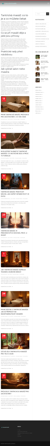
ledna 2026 (38, 104)
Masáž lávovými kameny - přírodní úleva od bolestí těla (45, 79)
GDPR (19, 434)
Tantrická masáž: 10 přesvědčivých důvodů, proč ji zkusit (14, 233)
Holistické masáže (40, 33)
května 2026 (39, 96)
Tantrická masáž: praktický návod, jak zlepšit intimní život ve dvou (15, 194)
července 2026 (39, 92)
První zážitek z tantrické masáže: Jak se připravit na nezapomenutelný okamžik (14, 312)
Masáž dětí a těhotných (42, 31)
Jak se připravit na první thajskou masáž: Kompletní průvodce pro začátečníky (44, 67)
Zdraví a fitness (40, 43)
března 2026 (39, 100)
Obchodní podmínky (22, 431)
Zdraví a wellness (40, 23)
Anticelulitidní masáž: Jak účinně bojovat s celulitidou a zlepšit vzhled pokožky (45, 62)
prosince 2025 (39, 106)
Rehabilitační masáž (41, 46)
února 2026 (38, 102)
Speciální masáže (40, 26)
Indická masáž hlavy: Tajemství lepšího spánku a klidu (44, 73)
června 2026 (39, 94)
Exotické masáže (40, 28)
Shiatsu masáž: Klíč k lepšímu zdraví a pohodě (45, 56)
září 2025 (38, 113)
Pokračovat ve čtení (6, 128)
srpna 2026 (38, 90)
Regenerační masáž (40, 36)
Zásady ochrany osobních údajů (25, 433)
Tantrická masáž (16, 119)
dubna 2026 (39, 98)
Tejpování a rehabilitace (42, 38)
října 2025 (38, 111)
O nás (19, 430)
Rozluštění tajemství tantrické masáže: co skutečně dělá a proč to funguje (15, 153)
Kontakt (19, 436)
